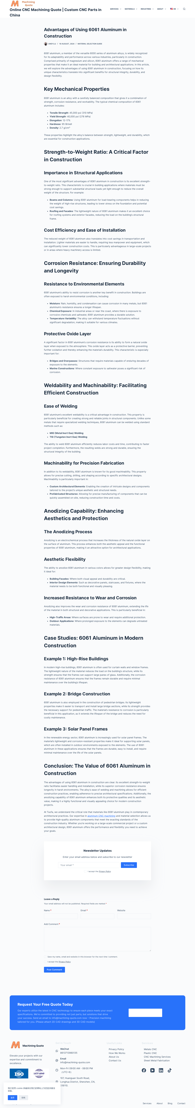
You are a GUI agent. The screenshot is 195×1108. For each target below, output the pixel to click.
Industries (146, 9)
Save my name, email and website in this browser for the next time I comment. (83, 957)
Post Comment (54, 969)
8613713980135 (68, 1052)
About (160, 9)
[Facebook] (144, 1070)
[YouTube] (152, 1070)
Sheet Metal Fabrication (157, 1060)
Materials (130, 9)
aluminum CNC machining (101, 815)
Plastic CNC (150, 1053)
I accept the (99, 871)
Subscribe (129, 865)
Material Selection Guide (90, 44)
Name (47, 910)
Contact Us (115, 1060)
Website (121, 910)
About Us (114, 1056)
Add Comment (52, 924)
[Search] (184, 9)
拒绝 (23, 1097)
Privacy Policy (105, 871)
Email (84, 910)
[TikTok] (169, 1070)
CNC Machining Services (157, 1056)
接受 (12, 1097)
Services (114, 9)
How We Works (117, 1053)
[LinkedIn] (161, 1070)
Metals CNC (150, 1049)
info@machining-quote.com (75, 1062)
